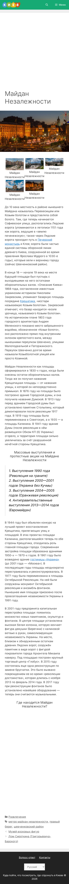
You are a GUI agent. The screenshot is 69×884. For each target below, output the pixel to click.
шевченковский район (29, 826)
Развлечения (17, 816)
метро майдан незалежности (28, 821)
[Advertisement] (34, 53)
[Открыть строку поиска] (46, 5)
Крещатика (27, 301)
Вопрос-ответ (27, 857)
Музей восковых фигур (24, 831)
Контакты (44, 857)
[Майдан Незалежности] (15, 168)
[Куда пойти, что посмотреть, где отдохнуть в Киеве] (11, 5)
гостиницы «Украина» (44, 559)
